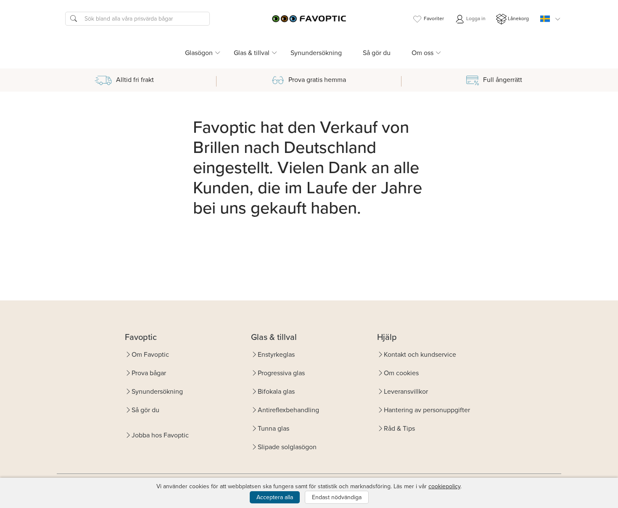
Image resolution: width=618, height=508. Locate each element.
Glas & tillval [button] (251, 53)
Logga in (475, 18)
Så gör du (377, 53)
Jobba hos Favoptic (160, 435)
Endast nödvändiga (337, 497)
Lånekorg (518, 18)
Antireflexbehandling (288, 410)
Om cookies (401, 373)
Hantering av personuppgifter (427, 410)
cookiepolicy (444, 486)
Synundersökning (316, 53)
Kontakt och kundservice (420, 354)
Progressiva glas (281, 373)
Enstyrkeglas (276, 354)
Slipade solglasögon (287, 447)
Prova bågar (149, 373)
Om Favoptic (150, 354)
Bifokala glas (276, 391)
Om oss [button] (422, 53)
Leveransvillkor (406, 391)
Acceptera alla (274, 497)
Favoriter (434, 18)
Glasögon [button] (199, 53)
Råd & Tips (399, 428)
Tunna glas (273, 428)
